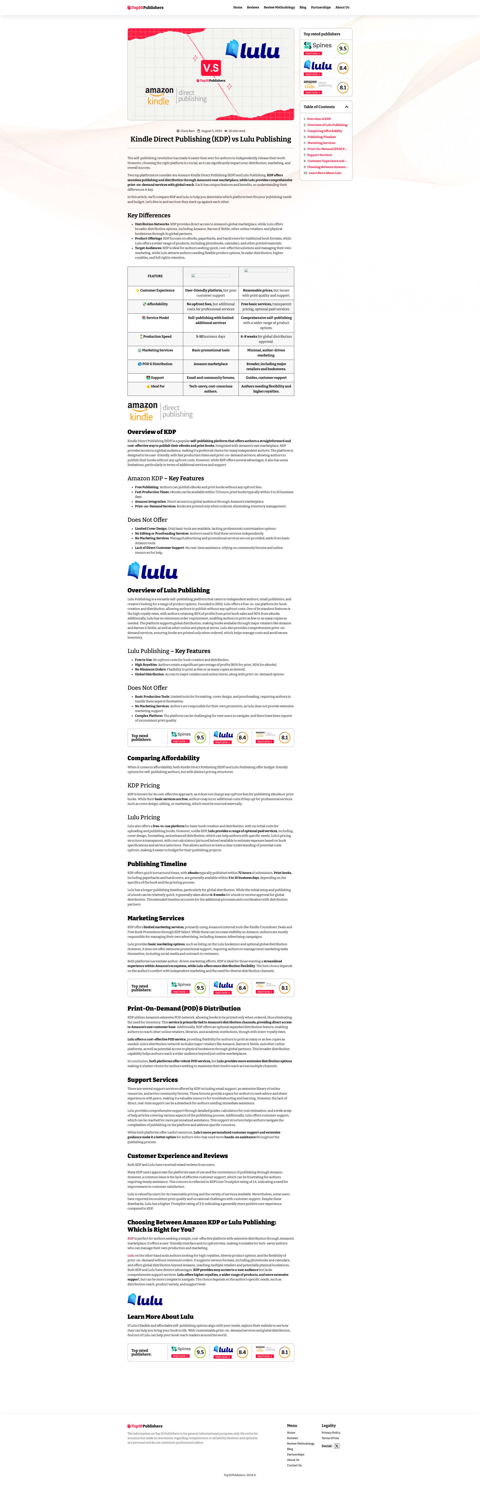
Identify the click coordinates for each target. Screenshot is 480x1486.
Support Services (319, 155)
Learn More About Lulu (325, 173)
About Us (342, 7)
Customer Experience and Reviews (328, 161)
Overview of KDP (319, 119)
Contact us (294, 1465)
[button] (347, 107)
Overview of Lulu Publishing (327, 125)
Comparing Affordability (325, 131)
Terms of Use (330, 1438)
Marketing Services (322, 143)
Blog (303, 7)
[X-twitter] (336, 1446)
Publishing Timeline (322, 137)
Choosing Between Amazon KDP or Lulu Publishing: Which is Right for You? (328, 167)
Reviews (253, 7)
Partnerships (321, 7)
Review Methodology (279, 7)
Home (237, 7)
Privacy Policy (331, 1432)
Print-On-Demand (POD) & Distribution (328, 149)
